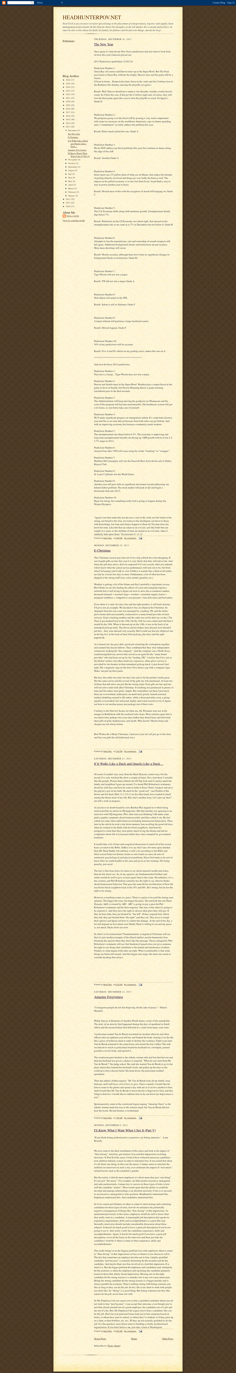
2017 (68, 112)
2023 (68, 90)
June (70, 177)
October (72, 163)
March (71, 188)
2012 (68, 199)
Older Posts (167, 1338)
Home (134, 1338)
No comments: (130, 538)
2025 (68, 83)
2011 (68, 202)
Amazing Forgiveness (77, 150)
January (71, 195)
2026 (68, 79)
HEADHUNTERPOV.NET (92, 17)
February (72, 191)
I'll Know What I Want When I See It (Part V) (79, 155)
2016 (68, 115)
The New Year (74, 133)
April (70, 184)
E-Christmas (73, 137)
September (73, 166)
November (73, 159)
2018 (68, 108)
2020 (68, 101)
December (72, 130)
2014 (68, 123)
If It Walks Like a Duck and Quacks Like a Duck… (78, 143)
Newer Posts (100, 1338)
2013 (68, 126)
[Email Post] (140, 538)
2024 (68, 87)
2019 (68, 105)
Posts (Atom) (114, 1345)
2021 (68, 98)
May (70, 181)
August (71, 170)
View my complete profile (74, 220)
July (70, 174)
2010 (68, 206)
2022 (68, 94)
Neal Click (72, 216)
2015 (68, 119)
